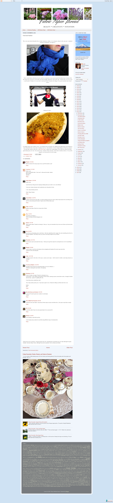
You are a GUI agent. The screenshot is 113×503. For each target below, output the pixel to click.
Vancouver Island (60, 483)
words (45, 486)
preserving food (77, 473)
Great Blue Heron (34, 461)
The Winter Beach (81, 116)
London (33, 466)
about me (48, 445)
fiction (62, 457)
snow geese (57, 478)
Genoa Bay (51, 460)
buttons (47, 450)
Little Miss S (87, 465)
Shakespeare (25, 478)
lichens (63, 465)
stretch (52, 480)
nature (57, 469)
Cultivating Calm (81, 118)
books (48, 449)
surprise (24, 481)
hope (62, 462)
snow (53, 478)
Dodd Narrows (82, 454)
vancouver (54, 483)
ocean (37, 471)
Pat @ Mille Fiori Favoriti (31, 300)
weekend (51, 485)
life (64, 465)
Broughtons (71, 449)
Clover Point (25, 453)
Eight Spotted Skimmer (45, 455)
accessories (52, 445)
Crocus (26, 454)
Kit (26, 308)
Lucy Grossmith (38, 466)
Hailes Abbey (60, 461)
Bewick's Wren (77, 447)
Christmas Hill (84, 451)
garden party (25, 460)
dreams (24, 455)
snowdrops (61, 478)
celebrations (29, 451)
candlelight (85, 450)
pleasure (28, 473)
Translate (85, 81)
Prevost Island (82, 473)
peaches (47, 472)
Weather (44, 485)
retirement (50, 476)
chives (67, 451)
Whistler (67, 485)
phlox (72, 472)
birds (81, 447)
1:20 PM (30, 213)
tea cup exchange (52, 481)
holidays (49, 462)
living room (29, 466)
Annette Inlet (52, 446)
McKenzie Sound (44, 468)
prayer (74, 473)
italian (50, 464)
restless (47, 476)
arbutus (61, 446)
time (58, 482)
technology (67, 481)
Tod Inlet (73, 482)
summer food (72, 480)
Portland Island (58, 473)
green (54, 461)
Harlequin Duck (71, 461)
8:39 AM (29, 308)
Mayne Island (33, 468)
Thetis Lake (27, 482)
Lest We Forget (81, 135)
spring (31, 480)
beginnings (68, 447)
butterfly (39, 450)
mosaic (64, 468)
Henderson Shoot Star (86, 461)
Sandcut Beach (55, 477)
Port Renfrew (49, 473)
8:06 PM (40, 292)
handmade (66, 461)
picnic (83, 472)
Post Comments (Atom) (33, 350)
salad (43, 477)
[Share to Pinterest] (40, 154)
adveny (69, 445)
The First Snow (81, 128)
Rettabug (28, 273)
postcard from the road (66, 473)
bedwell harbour (61, 447)
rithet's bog (62, 476)
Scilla (66, 477)
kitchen (85, 464)
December (80, 113)
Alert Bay (74, 445)
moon (62, 468)
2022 (78, 92)
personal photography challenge (65, 472)
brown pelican (75, 449)
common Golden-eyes (39, 453)
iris (43, 464)
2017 (78, 101)
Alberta (72, 445)
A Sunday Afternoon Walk (83, 133)
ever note (26, 457)
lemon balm (44, 465)
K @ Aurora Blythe (30, 264)
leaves (41, 465)
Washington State (32, 485)
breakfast (60, 449)
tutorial (34, 483)
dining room (76, 454)
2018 (78, 99)
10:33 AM (31, 161)
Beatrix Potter (53, 447)
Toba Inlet (69, 482)
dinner (79, 454)
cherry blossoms (47, 451)
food (31, 156)
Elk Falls (55, 455)
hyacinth (88, 462)
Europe (85, 455)
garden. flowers (29, 460)
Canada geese (80, 450)
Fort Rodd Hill (28, 459)
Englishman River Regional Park (74, 455)
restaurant (44, 476)
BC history (43, 447)
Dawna (27, 222)
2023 (78, 91)
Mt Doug (33, 469)
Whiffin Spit (61, 485)
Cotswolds (63, 453)
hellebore (81, 461)
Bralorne (57, 449)
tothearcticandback (81, 482)
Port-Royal (53, 473)
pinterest (24, 473)
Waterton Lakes (40, 485)
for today (88, 457)
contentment (49, 453)
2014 (78, 106)
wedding (48, 485)
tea (48, 481)
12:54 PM (37, 264)
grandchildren (26, 461)
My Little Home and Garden (32, 292)
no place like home (71, 469)
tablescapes (35, 481)
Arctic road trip (69, 446)
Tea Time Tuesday (59, 481)
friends (69, 459)
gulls (56, 461)
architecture (64, 446)
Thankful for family (81, 145)
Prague (71, 473)
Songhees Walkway (82, 478)
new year (65, 469)
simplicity (47, 478)
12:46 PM (31, 206)
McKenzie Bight (38, 468)
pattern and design (38, 472)
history (41, 462)
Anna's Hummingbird (32, 446)
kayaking (64, 464)
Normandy (77, 469)
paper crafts (85, 471)
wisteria (26, 486)
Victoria (69, 483)
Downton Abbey (87, 454)
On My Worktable (81, 138)
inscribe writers (30, 464)
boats (46, 449)
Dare (37, 454)
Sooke (87, 478)
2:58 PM (31, 315)
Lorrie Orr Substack (79, 74)
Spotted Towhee (27, 480)
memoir (48, 468)
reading (77, 474)
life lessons (68, 465)
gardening (35, 460)
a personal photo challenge (28, 445)
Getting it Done (81, 144)
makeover (52, 466)
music (45, 469)
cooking (59, 453)
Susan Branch (28, 481)
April (79, 159)
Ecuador (39, 455)
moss (77, 468)
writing (61, 486)
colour (31, 453)
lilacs (71, 465)
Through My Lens (42, 482)
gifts (54, 460)
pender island (52, 472)
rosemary (83, 476)
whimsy (64, 485)
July (79, 154)
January (80, 165)
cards (24, 451)
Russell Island (35, 477)
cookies (56, 453)
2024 (78, 89)
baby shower (25, 447)
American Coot (82, 445)
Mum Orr (41, 469)
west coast (55, 485)
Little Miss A (77, 465)
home (53, 462)
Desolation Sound (63, 454)
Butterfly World (43, 450)
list (74, 465)
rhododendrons (54, 476)
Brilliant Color (80, 125)
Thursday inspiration (48, 482)
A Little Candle (81, 119)
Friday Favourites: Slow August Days (35, 435)
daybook (54, 454)
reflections (30, 476)
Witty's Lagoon (30, 486)
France (35, 459)
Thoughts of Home (36, 482)
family (40, 457)
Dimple (27, 161)
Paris (26, 472)
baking (29, 447)
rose (80, 476)
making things (60, 466)
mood (60, 468)
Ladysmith (30, 465)
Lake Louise (34, 465)
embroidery (63, 455)
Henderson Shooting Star (27, 462)
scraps (68, 477)
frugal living (83, 459)
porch (46, 473)
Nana (55, 469)
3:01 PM (31, 222)
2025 (78, 87)
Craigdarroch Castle (83, 453)
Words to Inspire (81, 126)
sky (51, 478)
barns (38, 447)
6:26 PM (32, 273)
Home (24, 30)
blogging (88, 447)
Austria (85, 446)
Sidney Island (40, 478)
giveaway (57, 460)
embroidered (59, 455)
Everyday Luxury (81, 137)
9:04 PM (29, 231)
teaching (63, 481)
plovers (32, 473)
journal (59, 464)
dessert (68, 454)
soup (89, 478)
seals (74, 477)
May (79, 158)
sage (39, 477)
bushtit (89, 449)
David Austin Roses (48, 454)
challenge (34, 451)
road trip (73, 476)
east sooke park (31, 455)
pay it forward (43, 472)
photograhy (74, 472)
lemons (47, 465)
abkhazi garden (44, 445)
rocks (79, 476)
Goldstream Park (74, 460)
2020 (78, 96)
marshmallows (79, 466)
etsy (83, 455)
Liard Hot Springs (58, 465)
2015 (78, 104)
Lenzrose (28, 169)
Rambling (67, 474)
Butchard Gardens (26, 450)
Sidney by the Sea (34, 478)
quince (55, 474)
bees (65, 447)
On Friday (52, 471)
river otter (70, 476)
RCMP (75, 474)
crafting (73, 453)
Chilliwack (59, 451)
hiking (38, 462)
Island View (46, 464)
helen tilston (29, 180)
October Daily (42, 471)
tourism (86, 482)
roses (86, 476)
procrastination (26, 474)
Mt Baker (30, 469)
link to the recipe (42, 149)
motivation (84, 468)
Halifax (63, 461)
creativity (88, 453)
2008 (78, 170)
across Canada (57, 445)
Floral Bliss (78, 457)
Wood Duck (35, 486)
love (35, 466)
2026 (78, 85)
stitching (35, 480)
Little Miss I (83, 465)
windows (84, 485)
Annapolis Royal (38, 446)
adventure (66, 445)
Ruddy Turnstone (29, 477)
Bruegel (79, 449)
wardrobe (28, 485)
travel (24, 483)
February (80, 163)
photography (79, 472)
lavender (38, 465)
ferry (59, 457)
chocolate (70, 451)
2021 (78, 94)
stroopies (55, 480)
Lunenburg (43, 466)
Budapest (82, 449)
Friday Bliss (60, 459)
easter (36, 455)
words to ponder (56, 486)
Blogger (67, 491)
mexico (54, 468)
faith (37, 457)
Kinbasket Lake (68, 464)
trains (89, 482)
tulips (26, 483)
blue (28, 449)
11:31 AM (32, 169)
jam (51, 464)
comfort (34, 453)
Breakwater (64, 449)
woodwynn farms (40, 486)
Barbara (27, 315)
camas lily (59, 450)
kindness (72, 464)
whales (58, 485)
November (80, 114)
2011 (78, 111)
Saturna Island (60, 477)
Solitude (67, 478)
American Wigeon (87, 445)
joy (60, 464)
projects (30, 474)
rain (64, 474)
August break (79, 446)
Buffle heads (86, 449)
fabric (35, 457)
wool (43, 486)
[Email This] (35, 154)
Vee (27, 231)
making (55, 466)
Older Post (70, 347)
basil (40, 447)
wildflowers (80, 485)
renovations (39, 476)
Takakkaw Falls (40, 481)
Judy (27, 256)
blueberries (39, 449)
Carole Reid (28, 197)
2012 (78, 109)
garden (88, 459)
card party (88, 450)
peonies (57, 472)
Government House (84, 460)
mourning (24, 469)
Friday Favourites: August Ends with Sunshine (37, 422)
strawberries (49, 480)
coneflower (44, 453)
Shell (28, 478)
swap (31, 481)
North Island (81, 469)
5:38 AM (31, 247)
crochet (24, 454)
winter (87, 485)
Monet (58, 468)
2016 (78, 103)
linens (73, 465)
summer (67, 480)
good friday (79, 460)
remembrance (34, 476)
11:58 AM (34, 180)
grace (89, 460)
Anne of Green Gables (45, 446)
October (80, 149)
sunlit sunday (82, 480)
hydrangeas (25, 464)
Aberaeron (40, 445)
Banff (36, 447)
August (79, 153)
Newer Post (26, 347)
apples (55, 446)
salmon (46, 477)
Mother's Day (80, 468)
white (69, 485)
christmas (74, 451)
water (37, 485)
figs (63, 457)
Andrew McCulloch (26, 446)
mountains (88, 468)
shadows (88, 477)
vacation (38, 483)
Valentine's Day (43, 483)
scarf (64, 477)
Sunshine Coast (87, 480)
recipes (84, 474)
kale (62, 464)
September (80, 151)
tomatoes (76, 482)
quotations (59, 474)
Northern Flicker (85, 469)
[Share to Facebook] (39, 154)
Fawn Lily (57, 457)
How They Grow (81, 147)
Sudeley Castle (62, 480)
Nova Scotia (29, 471)
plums (34, 473)
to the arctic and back (63, 482)
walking (82, 483)
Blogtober (25, 449)
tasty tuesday (45, 481)
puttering (37, 474)
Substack (58, 480)
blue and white (31, 449)
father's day (48, 457)
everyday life (31, 457)
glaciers (65, 460)
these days (85, 481)
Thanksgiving (75, 481)
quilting (52, 474)
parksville (31, 472)
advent (62, 445)
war (25, 485)
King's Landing (77, 464)
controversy (53, 453)
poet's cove (37, 473)
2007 (78, 172)
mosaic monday (71, 468)
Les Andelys (51, 465)
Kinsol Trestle (82, 464)
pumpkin (33, 474)
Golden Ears (69, 460)
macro (46, 466)
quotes (62, 474)
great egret (51, 461)
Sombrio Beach (71, 478)
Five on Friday (72, 457)
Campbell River (63, 450)
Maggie (27, 247)
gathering (38, 460)
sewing (85, 477)
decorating (58, 454)
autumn (88, 446)
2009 (78, 169)
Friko (27, 206)
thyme (54, 482)
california (56, 450)
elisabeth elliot (51, 455)
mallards (64, 466)
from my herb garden (75, 459)
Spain (24, 480)
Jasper (56, 464)
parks (28, 472)
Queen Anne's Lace (47, 474)
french (51, 459)
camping (68, 450)
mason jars (88, 466)
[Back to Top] (109, 500)
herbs (33, 462)
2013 (78, 108)
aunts (83, 446)
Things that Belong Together (83, 140)
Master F (24, 468)
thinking (31, 482)
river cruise (67, 476)
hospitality (73, 462)
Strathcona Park (43, 480)
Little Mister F (25, 466)
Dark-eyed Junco (41, 454)
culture (29, 454)
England (67, 455)
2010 (78, 167)
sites (50, 478)
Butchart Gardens (33, 450)
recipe (80, 474)
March (79, 161)
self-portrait (81, 477)
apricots (58, 446)
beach (47, 447)
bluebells (35, 449)
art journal (75, 446)
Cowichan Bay (67, 453)
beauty (57, 447)
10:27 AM (31, 256)
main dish (49, 466)
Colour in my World (82, 130)
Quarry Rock (41, 474)
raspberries (71, 474)
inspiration (35, 464)
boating (42, 449)
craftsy (76, 453)
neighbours (61, 469)
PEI (49, 472)
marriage (75, 466)
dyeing (27, 455)
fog (84, 457)
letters (55, 465)
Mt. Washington (37, 469)
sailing (41, 477)
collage (28, 453)
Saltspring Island (50, 477)
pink (85, 472)
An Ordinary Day (81, 142)
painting (81, 471)
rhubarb (58, 476)
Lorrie (84, 64)
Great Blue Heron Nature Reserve (43, 461)
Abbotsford (36, 445)
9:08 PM (39, 300)
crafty (79, 453)
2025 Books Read (41, 30)
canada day (75, 450)
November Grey (81, 121)
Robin (77, 476)
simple (44, 478)
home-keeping (57, 462)
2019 (78, 97)
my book (47, 469)
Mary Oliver (84, 466)
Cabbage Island (51, 450)
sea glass (71, 477)
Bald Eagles (33, 447)
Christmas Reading (31, 30)
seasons (77, 477)
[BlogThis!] (37, 154)
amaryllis (78, 445)
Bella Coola (72, 447)
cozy (71, 453)
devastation (71, 454)
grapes (30, 461)
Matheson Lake (28, 468)
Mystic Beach (51, 469)
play (26, 473)
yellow (64, 486)
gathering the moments (44, 460)
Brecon (67, 449)
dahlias (35, 454)
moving (27, 469)
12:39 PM (34, 197)
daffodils (31, 454)
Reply (27, 165)
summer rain (77, 480)
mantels (67, 466)
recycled (87, 474)
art (72, 446)
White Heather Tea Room (75, 485)
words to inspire (50, 486)
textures (71, 481)
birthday (84, 447)
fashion (27, 156)
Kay (27, 213)
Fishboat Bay (66, 457)
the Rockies (80, 481)
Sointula (64, 478)
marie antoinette (71, 466)
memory (51, 468)
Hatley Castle (76, 461)
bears (49, 447)
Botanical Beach (53, 449)
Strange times (39, 480)
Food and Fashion (81, 123)
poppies (43, 473)
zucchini (68, 486)
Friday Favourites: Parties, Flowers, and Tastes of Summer (37, 354)
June (79, 156)
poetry (40, 473)
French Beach (55, 459)
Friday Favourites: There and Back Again (36, 428)
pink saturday (88, 472)
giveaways (61, 460)
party (34, 472)
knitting (88, 464)
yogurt (66, 486)
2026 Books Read (51, 30)
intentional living (40, 464)
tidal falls (56, 482)
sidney (30, 478)
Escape (81, 455)
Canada (71, 450)
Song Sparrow (76, 478)
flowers (81, 457)
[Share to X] (38, 154)
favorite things (52, 457)
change (37, 451)
